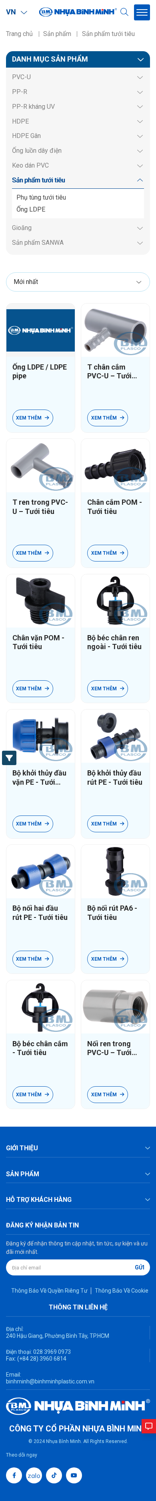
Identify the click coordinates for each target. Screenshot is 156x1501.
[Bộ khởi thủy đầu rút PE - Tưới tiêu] (115, 736)
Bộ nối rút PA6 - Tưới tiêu (112, 912)
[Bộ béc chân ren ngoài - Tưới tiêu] (115, 601)
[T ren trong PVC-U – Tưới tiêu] (40, 465)
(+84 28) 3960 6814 (41, 1358)
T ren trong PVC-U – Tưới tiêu (40, 507)
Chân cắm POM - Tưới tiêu (114, 507)
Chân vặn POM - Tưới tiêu (38, 642)
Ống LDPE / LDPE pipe (39, 371)
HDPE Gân (26, 136)
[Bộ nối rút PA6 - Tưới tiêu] (115, 871)
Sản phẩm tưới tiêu (38, 180)
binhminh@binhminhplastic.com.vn (50, 1381)
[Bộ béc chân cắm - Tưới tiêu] (40, 1006)
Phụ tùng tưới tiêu (41, 197)
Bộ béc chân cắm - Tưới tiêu (40, 1048)
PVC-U (21, 77)
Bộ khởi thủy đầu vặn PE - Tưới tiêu (39, 778)
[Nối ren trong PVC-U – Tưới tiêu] (115, 1006)
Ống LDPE (30, 209)
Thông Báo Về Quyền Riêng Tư (49, 1290)
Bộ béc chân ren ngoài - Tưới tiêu (114, 642)
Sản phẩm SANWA (38, 242)
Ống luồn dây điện (37, 150)
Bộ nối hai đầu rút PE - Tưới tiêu (40, 912)
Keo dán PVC (30, 165)
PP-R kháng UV (33, 106)
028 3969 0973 (51, 1352)
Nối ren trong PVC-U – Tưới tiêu (109, 1048)
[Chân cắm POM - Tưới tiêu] (115, 465)
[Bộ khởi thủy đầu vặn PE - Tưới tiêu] (40, 736)
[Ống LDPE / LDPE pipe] (40, 330)
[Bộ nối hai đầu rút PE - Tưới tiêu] (40, 871)
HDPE (20, 121)
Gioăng (22, 228)
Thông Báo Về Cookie (121, 1290)
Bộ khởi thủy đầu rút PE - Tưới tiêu (114, 777)
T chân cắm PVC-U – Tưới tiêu (109, 372)
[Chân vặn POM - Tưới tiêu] (40, 601)
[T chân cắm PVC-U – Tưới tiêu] (115, 330)
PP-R (19, 92)
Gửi (139, 1267)
